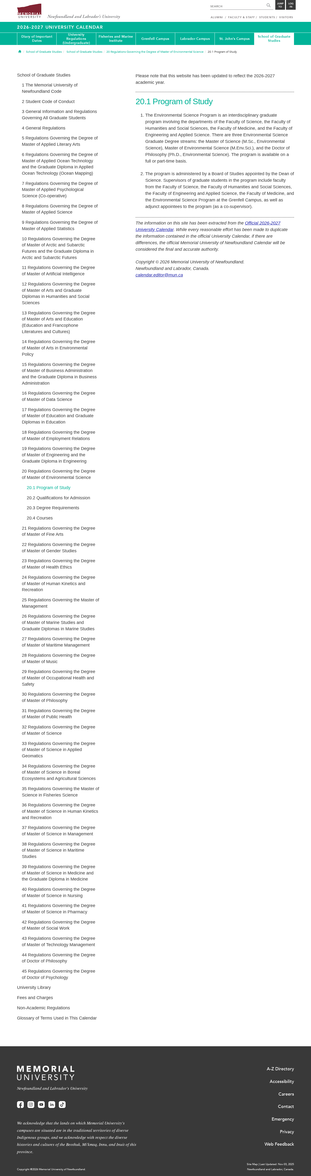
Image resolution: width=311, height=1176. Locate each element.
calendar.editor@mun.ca (159, 275)
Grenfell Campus (155, 39)
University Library (34, 987)
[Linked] (51, 1104)
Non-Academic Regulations (43, 1007)
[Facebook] (20, 1104)
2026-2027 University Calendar (60, 27)
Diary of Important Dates (36, 39)
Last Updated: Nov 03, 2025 (277, 1164)
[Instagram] (30, 1104)
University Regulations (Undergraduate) (76, 39)
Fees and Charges (35, 997)
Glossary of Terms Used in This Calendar (57, 1018)
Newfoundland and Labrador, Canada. (270, 1169)
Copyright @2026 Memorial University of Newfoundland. (51, 1169)
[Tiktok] (62, 1104)
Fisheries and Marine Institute (116, 39)
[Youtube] (41, 1104)
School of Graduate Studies (274, 39)
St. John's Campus (234, 39)
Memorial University (68, 11)
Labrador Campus (195, 39)
